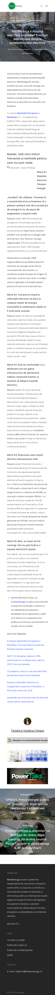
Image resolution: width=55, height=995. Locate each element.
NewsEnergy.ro (14, 879)
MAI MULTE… (13, 923)
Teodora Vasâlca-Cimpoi (20, 49)
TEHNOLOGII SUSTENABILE (27, 25)
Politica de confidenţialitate (20, 950)
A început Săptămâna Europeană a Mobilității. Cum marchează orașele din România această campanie (25, 645)
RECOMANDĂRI (18, 20)
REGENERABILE (36, 20)
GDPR (10, 955)
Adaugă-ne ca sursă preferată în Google (30, 740)
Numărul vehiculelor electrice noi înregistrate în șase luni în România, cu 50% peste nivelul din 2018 (25, 686)
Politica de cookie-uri (17, 945)
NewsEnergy (19, 601)
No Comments (27, 53)
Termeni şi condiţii (16, 940)
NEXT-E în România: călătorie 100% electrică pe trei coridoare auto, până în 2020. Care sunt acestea (26, 660)
